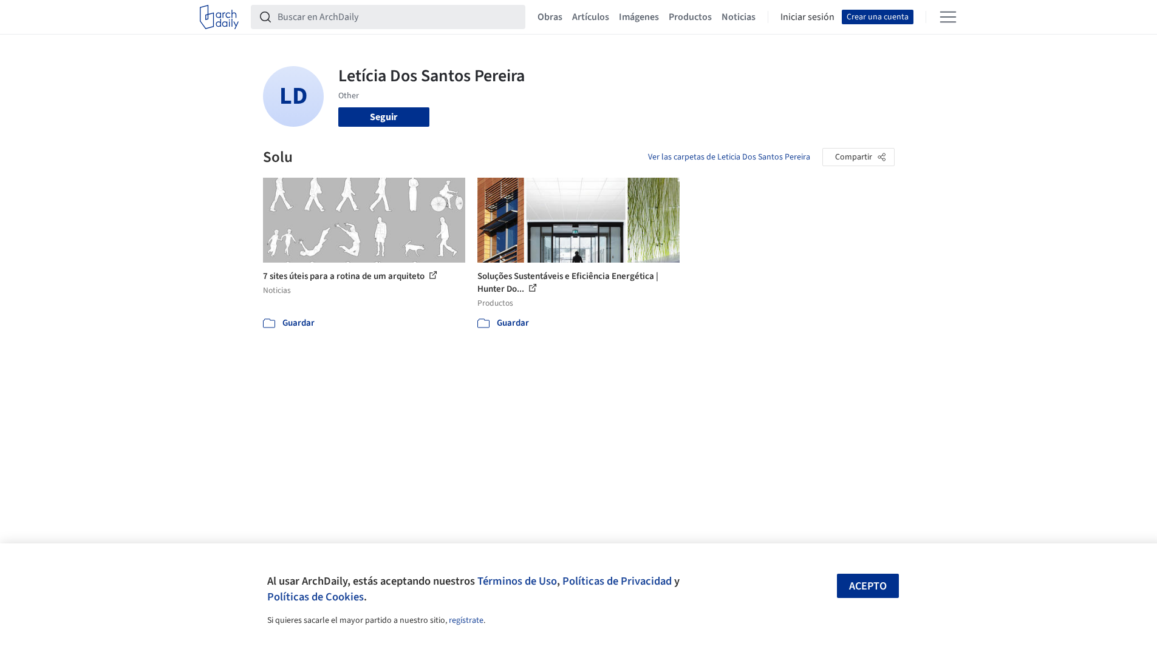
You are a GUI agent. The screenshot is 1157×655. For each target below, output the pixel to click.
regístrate (466, 620)
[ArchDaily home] (219, 17)
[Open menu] (948, 17)
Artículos (590, 17)
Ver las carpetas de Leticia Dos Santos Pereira (729, 157)
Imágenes (639, 17)
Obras (550, 17)
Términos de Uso (517, 581)
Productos (690, 17)
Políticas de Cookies (315, 597)
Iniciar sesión (807, 17)
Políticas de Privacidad (617, 581)
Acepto (868, 586)
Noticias (739, 17)
